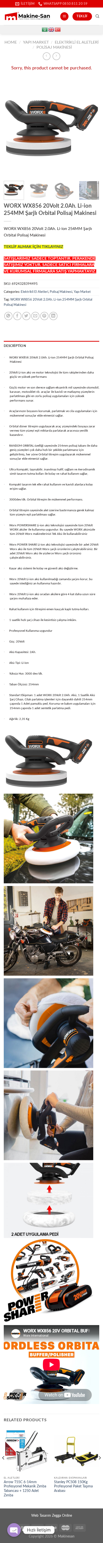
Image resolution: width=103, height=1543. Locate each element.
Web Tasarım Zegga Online (51, 1515)
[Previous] (12, 128)
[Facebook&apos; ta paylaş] (17, 316)
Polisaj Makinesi (54, 47)
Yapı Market (36, 42)
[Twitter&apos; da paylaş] (26, 316)
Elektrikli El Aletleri (76, 42)
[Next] (91, 128)
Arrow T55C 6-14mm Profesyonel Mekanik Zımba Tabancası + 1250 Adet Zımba (25, 1488)
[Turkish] (58, 29)
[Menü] (64, 16)
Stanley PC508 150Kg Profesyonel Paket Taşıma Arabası (73, 1486)
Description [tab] (15, 345)
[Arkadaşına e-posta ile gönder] (35, 316)
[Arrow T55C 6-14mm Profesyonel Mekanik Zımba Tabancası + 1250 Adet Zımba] (26, 1451)
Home (10, 42)
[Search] (97, 16)
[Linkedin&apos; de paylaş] (53, 316)
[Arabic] (45, 29)
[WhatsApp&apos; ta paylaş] (8, 316)
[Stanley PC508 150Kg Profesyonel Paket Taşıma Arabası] (76, 1451)
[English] (51, 29)
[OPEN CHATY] (14, 1530)
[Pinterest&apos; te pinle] (44, 316)
